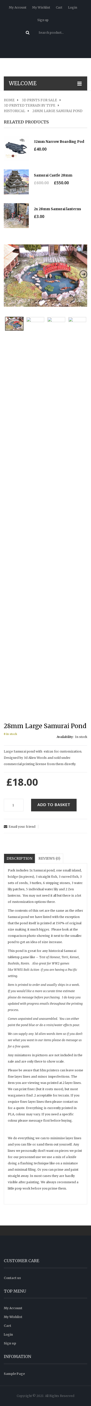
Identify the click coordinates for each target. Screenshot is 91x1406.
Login (72, 7)
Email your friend (22, 826)
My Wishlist (41, 7)
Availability (65, 737)
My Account (17, 7)
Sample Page (14, 1374)
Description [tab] (19, 858)
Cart (59, 7)
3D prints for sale (39, 100)
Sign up (43, 20)
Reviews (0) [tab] (49, 858)
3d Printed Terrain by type (29, 106)
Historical (14, 111)
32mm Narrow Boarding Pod (59, 142)
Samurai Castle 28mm (53, 175)
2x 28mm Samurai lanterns (57, 209)
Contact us (12, 1278)
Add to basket (53, 805)
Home (9, 100)
